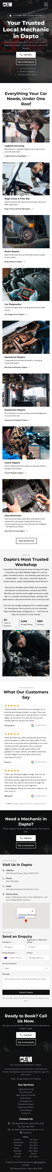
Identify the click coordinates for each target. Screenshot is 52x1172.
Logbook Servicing (25, 1089)
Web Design (39, 1162)
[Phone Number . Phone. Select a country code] (6, 958)
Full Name (7, 942)
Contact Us (26, 1113)
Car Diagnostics (25, 1101)
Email (30, 953)
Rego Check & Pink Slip (25, 1095)
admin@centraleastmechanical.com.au (22, 889)
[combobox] (26, 968)
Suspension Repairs (26, 1107)
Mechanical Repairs (26, 1104)
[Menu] (46, 4)
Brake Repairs (25, 1098)
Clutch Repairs (26, 1110)
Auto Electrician (25, 1092)
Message (6, 974)
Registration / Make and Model (37, 941)
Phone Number (9, 953)
